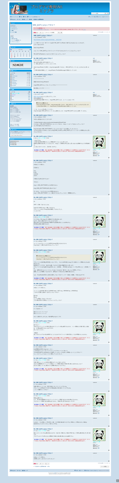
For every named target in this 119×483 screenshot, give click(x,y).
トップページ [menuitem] (14, 27)
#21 (34, 454)
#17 (34, 384)
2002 (29, 99)
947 (96, 60)
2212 (29, 97)
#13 (34, 306)
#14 (34, 322)
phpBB (54, 472)
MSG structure (37, 96)
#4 (34, 94)
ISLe (13, 96)
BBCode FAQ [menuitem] (14, 38)
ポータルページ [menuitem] (14, 28)
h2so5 (13, 97)
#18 (34, 395)
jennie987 (14, 85)
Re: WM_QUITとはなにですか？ (43, 58)
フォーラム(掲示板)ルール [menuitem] (16, 40)
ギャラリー (106, 16)
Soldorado (14, 82)
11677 (96, 152)
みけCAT (13, 94)
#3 (34, 76)
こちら (84, 29)
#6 (34, 138)
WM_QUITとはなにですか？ (44, 25)
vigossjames (14, 80)
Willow (13, 79)
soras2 (13, 77)
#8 (34, 199)
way (13, 74)
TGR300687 (14, 83)
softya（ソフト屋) (96, 149)
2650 (29, 96)
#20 (34, 430)
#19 (34, 419)
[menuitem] (20, 17)
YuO (94, 58)
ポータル (19, 19)
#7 (34, 162)
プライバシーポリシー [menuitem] (16, 41)
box (13, 99)
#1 (34, 37)
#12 (34, 285)
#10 (34, 241)
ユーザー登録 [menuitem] (14, 32)
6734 (29, 94)
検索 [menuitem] (12, 30)
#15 (34, 346)
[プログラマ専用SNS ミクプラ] (38, 8)
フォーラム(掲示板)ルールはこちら (41, 29)
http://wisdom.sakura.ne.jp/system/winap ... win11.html (47, 39)
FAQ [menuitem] (13, 37)
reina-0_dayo (14, 75)
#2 (34, 60)
